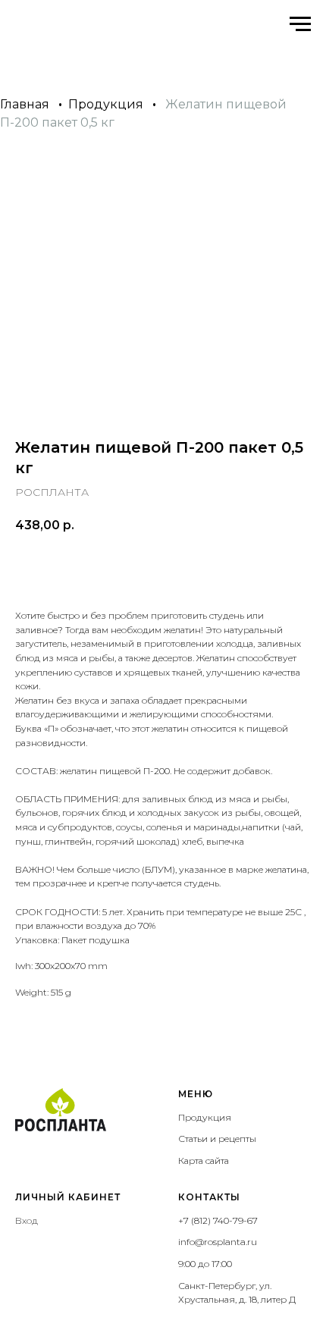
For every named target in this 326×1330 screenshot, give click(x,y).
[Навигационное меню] (300, 24)
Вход (26, 1220)
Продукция (105, 104)
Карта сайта (203, 1160)
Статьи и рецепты (217, 1138)
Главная (24, 104)
